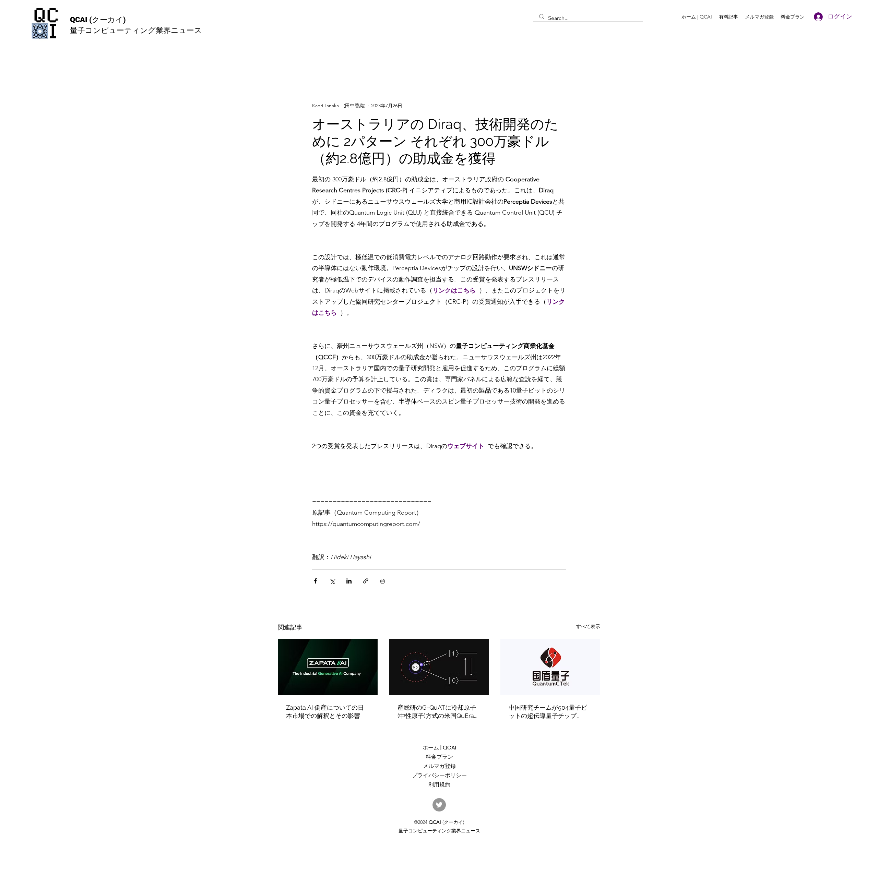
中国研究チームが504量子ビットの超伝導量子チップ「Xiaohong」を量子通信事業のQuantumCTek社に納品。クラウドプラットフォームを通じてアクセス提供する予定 (550, 712)
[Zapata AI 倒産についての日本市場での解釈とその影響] (328, 667)
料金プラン (439, 757)
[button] (728, 17)
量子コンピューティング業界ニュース (136, 30)
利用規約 (439, 785)
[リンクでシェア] (366, 581)
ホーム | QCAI (439, 747)
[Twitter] (439, 804)
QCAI (79, 19)
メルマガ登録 (439, 766)
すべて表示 (588, 626)
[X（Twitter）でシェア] (332, 581)
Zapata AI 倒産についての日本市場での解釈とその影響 (325, 711)
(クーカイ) (107, 19)
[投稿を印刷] (382, 581)
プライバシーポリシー (439, 775)
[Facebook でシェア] (315, 581)
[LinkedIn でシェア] (349, 581)
